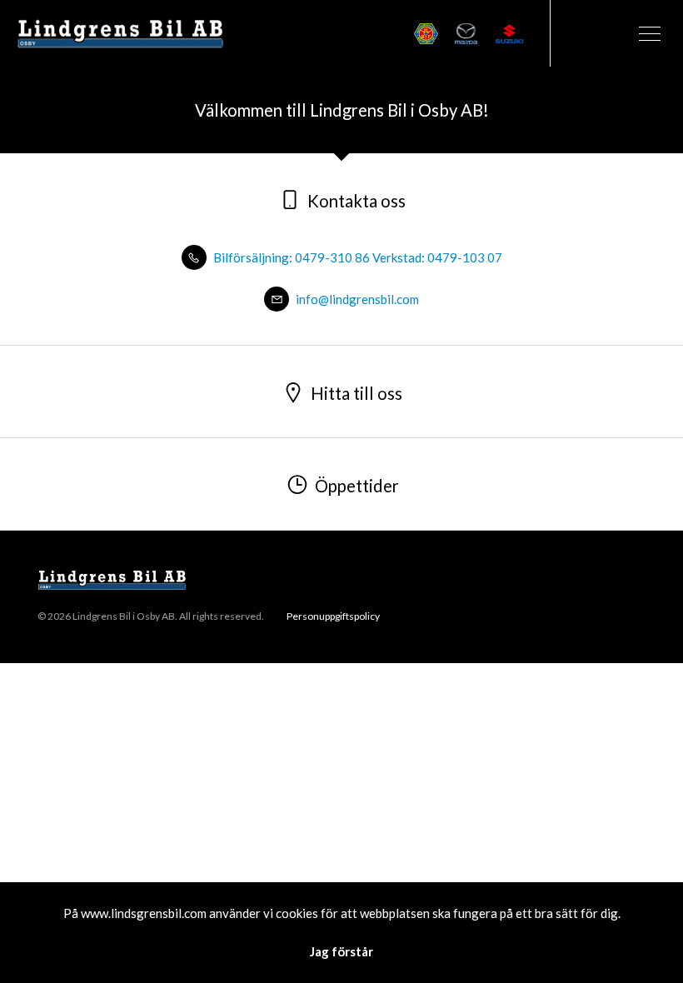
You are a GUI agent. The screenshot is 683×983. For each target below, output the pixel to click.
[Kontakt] (583, 33)
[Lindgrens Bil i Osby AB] (121, 33)
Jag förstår (341, 951)
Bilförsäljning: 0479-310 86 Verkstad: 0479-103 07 (356, 257)
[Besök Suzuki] (509, 33)
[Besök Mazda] (466, 33)
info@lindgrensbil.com (356, 299)
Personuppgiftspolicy (333, 616)
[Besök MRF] (425, 33)
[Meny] (649, 33)
